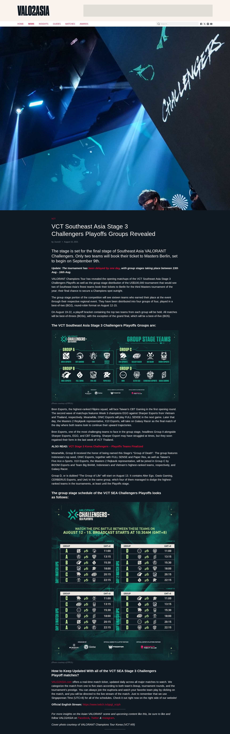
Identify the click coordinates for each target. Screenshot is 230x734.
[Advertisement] (148, 11)
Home (20, 24)
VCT (54, 219)
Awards (84, 24)
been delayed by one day (104, 268)
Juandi (57, 242)
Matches (70, 24)
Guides (57, 24)
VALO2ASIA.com (62, 681)
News (31, 24)
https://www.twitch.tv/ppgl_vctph (102, 704)
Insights (43, 24)
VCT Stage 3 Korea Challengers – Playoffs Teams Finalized (106, 446)
